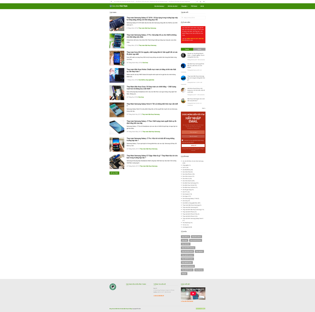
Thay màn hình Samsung (189, 207)
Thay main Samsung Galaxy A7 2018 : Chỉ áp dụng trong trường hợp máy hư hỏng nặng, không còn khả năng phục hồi (152, 19)
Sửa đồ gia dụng (187, 189)
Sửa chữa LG (186, 178)
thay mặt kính (199, 251)
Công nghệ (183, 6)
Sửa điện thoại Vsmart (188, 185)
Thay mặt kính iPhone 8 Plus (190, 214)
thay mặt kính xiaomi (187, 270)
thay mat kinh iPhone (195, 240)
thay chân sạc (185, 236)
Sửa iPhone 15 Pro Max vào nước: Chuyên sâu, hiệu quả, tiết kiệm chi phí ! (174, 1)
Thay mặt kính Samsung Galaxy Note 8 (193, 218)
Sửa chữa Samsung (159, 6)
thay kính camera (196, 236)
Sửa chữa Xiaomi (187, 181)
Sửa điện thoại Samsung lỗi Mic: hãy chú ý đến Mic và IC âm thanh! (195, 65)
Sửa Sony (145, 62)
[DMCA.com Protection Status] (200, 309)
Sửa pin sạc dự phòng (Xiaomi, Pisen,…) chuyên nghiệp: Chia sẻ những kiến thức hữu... (195, 55)
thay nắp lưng (199, 270)
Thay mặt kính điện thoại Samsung (192, 209)
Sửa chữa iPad (186, 172)
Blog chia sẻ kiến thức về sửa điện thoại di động (121, 308)
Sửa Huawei (186, 194)
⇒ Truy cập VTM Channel (187, 301)
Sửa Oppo (185, 196)
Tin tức (184, 225)
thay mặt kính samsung (188, 266)
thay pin (184, 273)
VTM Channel (194, 6)
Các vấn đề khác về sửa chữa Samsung (193, 161)
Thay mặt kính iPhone (188, 212)
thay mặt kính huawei (187, 259)
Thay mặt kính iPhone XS (189, 216)
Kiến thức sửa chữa (172, 6)
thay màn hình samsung (188, 247)
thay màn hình (185, 244)
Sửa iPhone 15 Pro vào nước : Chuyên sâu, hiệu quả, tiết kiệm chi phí (140, 1)
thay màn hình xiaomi (187, 251)
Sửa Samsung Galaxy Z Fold (190, 198)
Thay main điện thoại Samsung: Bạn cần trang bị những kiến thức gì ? (196, 78)
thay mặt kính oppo (187, 262)
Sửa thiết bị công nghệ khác (146, 80)
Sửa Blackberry (186, 169)
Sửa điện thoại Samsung (189, 183)
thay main (184, 240)
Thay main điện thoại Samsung (147, 28)
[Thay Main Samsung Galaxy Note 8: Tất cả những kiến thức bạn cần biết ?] (117, 109)
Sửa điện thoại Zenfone (189, 187)
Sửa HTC (185, 192)
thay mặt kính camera (187, 255)
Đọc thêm (115, 173)
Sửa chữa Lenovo (187, 176)
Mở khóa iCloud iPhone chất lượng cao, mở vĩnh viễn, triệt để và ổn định (196, 90)
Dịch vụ (185, 167)
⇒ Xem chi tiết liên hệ (158, 295)
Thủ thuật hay (186, 222)
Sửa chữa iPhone (187, 174)
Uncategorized (186, 227)
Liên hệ (202, 6)
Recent (199, 49)
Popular (187, 49)
